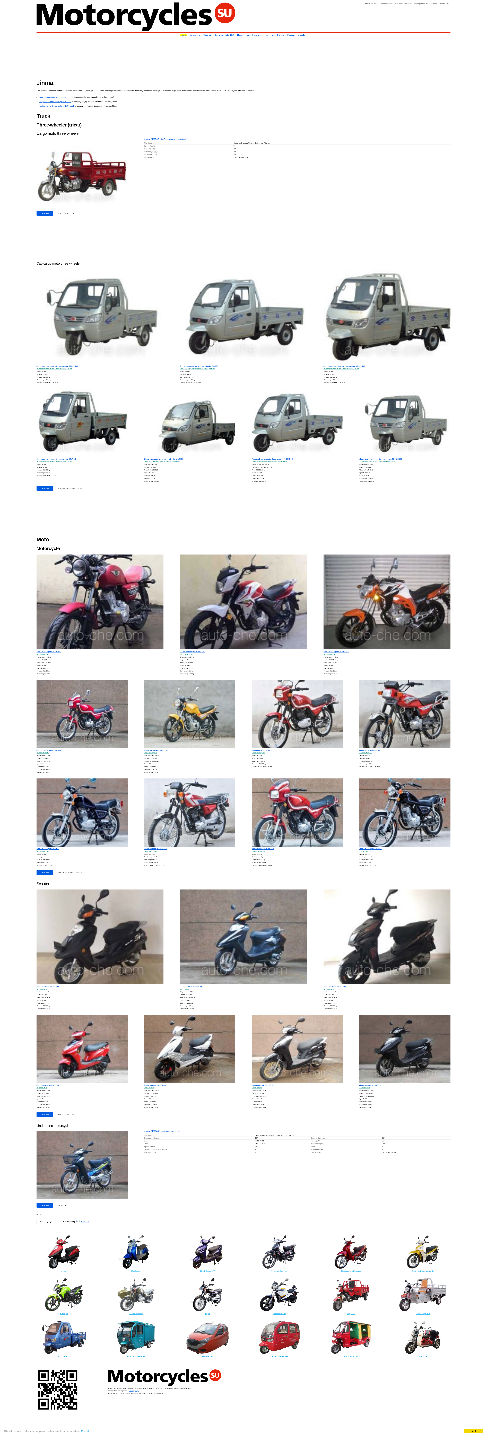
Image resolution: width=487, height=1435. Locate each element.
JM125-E (48, 849)
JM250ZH (163, 459)
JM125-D (370, 849)
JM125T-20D (48, 1085)
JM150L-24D (156, 750)
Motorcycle (195, 35)
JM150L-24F (192, 652)
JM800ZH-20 (57, 366)
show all (44, 213)
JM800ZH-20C (380, 459)
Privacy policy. (134, 1391)
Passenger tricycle (296, 35)
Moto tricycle (278, 35)
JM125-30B (49, 750)
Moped (240, 35)
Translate (85, 1222)
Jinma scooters (42, 989)
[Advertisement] (113, 57)
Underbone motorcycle (257, 35)
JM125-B (263, 750)
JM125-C (155, 849)
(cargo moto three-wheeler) (166, 139)
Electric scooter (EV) (224, 35)
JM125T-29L (263, 1085)
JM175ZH (56, 459)
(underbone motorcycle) (162, 1131)
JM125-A (263, 849)
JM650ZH (199, 366)
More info (85, 1431)
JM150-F (370, 750)
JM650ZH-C (272, 459)
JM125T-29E (191, 986)
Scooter (207, 35)
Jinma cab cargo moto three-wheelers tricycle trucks (54, 368)
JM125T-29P (335, 986)
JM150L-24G (336, 652)
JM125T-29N (48, 986)
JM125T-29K (370, 1085)
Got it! (473, 1430)
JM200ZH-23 (344, 366)
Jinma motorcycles (43, 654)
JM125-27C (49, 652)
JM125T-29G (155, 1085)
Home (183, 35)
